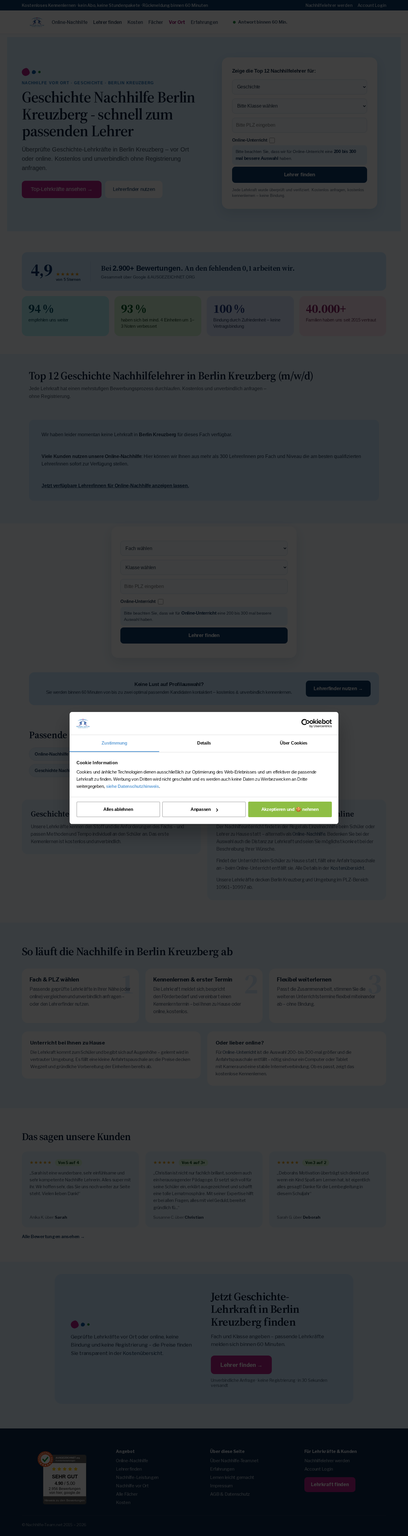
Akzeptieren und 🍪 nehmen (290, 809)
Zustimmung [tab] (114, 742)
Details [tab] (204, 742)
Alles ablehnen (118, 809)
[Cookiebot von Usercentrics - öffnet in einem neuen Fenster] (306, 723)
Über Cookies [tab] (293, 742)
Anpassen (201, 809)
